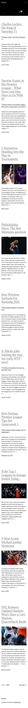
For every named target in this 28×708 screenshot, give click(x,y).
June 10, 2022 (5, 132)
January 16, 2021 (6, 335)
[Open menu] (26, 2)
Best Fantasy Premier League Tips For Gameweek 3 (11, 419)
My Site (3, 2)
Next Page (23, 685)
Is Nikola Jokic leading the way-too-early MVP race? (12, 356)
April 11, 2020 (5, 591)
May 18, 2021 (5, 208)
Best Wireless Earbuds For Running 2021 (10, 298)
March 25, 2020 (5, 669)
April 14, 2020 (5, 522)
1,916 (7, 685)
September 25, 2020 (7, 455)
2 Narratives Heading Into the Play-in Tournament (12, 153)
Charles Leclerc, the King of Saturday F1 (12, 27)
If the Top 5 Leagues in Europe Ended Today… (13, 475)
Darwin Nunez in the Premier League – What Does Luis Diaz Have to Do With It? (12, 90)
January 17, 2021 (5, 278)
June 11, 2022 (5, 64)
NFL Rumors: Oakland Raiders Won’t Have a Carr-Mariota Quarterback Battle (13, 614)
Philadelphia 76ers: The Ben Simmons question (13, 228)
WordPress (17, 702)
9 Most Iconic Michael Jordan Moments (11, 542)
